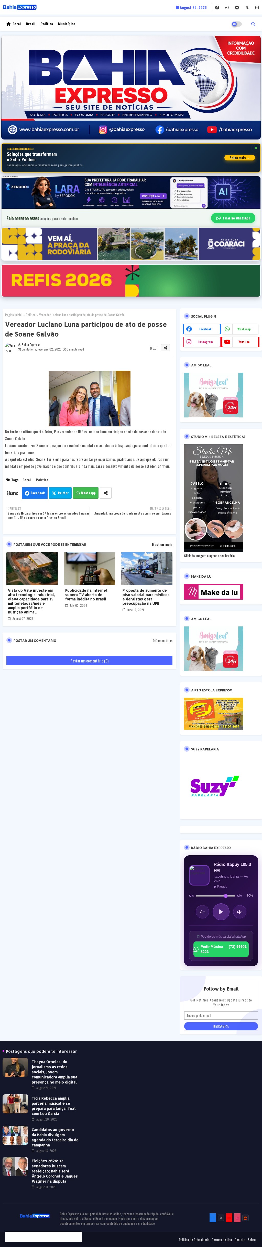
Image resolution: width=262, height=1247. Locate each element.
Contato (239, 1239)
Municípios (66, 23)
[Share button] (106, 493)
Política (46, 23)
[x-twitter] (247, 7)
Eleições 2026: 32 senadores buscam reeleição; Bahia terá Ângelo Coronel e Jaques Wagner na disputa (55, 1171)
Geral (17, 23)
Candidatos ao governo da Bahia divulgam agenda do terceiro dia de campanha (55, 1137)
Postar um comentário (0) (89, 660)
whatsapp (243, 329)
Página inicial (13, 314)
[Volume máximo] (239, 895)
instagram (205, 342)
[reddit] (245, 1218)
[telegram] (237, 7)
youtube (243, 342)
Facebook (38, 492)
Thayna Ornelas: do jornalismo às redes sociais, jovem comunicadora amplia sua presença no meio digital (54, 1071)
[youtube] (229, 1218)
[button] (253, 24)
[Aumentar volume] (239, 911)
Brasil (30, 23)
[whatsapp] (227, 7)
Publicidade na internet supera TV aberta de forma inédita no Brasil (86, 594)
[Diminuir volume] (202, 911)
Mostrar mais (162, 544)
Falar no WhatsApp (236, 217)
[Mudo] (191, 895)
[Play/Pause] (221, 911)
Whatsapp (88, 492)
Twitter (63, 492)
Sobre (252, 1239)
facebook (205, 329)
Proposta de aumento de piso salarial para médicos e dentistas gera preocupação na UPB (146, 596)
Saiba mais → (240, 157)
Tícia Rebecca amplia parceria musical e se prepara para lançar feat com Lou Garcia (54, 1106)
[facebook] (217, 7)
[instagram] (257, 7)
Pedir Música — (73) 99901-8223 (224, 949)
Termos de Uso (222, 1239)
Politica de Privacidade (194, 1239)
